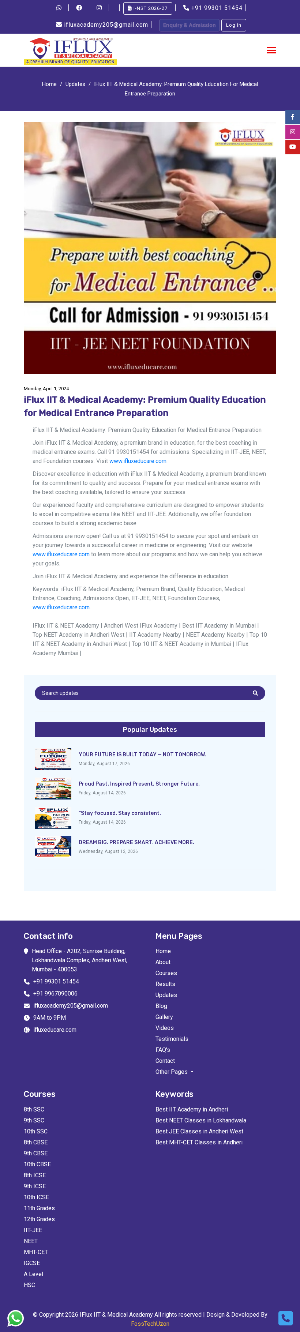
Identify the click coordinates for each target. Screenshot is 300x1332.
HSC (29, 1285)
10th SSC (36, 1131)
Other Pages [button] (172, 1071)
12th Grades (39, 1219)
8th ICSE (35, 1175)
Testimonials (171, 1038)
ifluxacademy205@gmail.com (106, 24)
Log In (233, 25)
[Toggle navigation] (271, 51)
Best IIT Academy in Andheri (191, 1109)
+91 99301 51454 (217, 7)
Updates (75, 84)
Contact (165, 1060)
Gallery (164, 1016)
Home (49, 84)
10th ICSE (36, 1197)
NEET (31, 1241)
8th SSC (34, 1109)
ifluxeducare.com (54, 1029)
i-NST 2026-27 (150, 8)
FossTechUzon (150, 1323)
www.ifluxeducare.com (137, 461)
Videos (164, 1027)
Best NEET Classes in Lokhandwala (200, 1120)
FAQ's (162, 1049)
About (162, 962)
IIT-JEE (33, 1230)
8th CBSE (36, 1142)
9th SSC (34, 1120)
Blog (161, 1005)
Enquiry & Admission (189, 25)
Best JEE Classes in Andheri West (199, 1131)
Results (165, 984)
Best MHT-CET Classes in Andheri (199, 1142)
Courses (166, 973)
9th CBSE (36, 1153)
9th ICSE (35, 1186)
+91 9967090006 (55, 993)
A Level (33, 1274)
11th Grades (39, 1208)
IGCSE (32, 1263)
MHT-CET (36, 1252)
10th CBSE (37, 1164)
